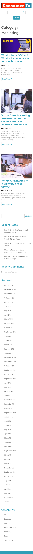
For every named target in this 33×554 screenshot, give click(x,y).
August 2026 (8, 285)
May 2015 (7, 455)
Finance (7, 523)
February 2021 (9, 349)
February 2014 (9, 498)
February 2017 (9, 391)
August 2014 (8, 476)
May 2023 (7, 311)
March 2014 (8, 493)
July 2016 (7, 421)
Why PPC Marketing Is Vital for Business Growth (14, 183)
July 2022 (7, 336)
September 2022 (10, 332)
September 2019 (10, 379)
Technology (8, 540)
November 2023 (10, 294)
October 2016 (9, 408)
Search (28, 216)
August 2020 (8, 374)
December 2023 (10, 289)
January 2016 (8, 442)
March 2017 (8, 387)
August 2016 (8, 417)
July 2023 (7, 306)
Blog (5, 515)
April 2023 (7, 315)
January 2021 (8, 353)
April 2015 (7, 459)
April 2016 (7, 434)
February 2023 (9, 323)
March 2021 (8, 345)
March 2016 (8, 438)
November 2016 (9, 404)
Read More (6, 79)
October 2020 (9, 366)
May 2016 (7, 430)
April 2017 (7, 383)
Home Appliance (10, 527)
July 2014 (7, 480)
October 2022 (9, 328)
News (6, 536)
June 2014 (7, 485)
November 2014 (9, 468)
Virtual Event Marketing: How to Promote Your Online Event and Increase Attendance (16, 120)
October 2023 (9, 298)
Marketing (7, 532)
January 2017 (8, 396)
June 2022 (8, 340)
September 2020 (10, 370)
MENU (16, 18)
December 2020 (10, 357)
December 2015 (9, 447)
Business (7, 519)
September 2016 (10, 413)
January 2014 (8, 502)
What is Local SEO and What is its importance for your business (15, 58)
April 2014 (7, 489)
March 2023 (8, 319)
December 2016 (9, 400)
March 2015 (8, 464)
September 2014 (10, 472)
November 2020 (10, 362)
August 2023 (8, 302)
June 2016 (7, 425)
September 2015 (10, 451)
